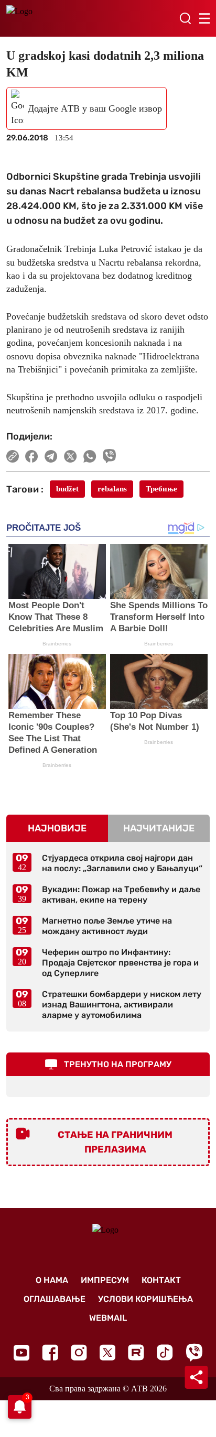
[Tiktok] (165, 1352)
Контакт (161, 1280)
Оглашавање (54, 1299)
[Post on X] (70, 456)
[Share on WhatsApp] (89, 456)
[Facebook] (50, 1352)
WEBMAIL (108, 1318)
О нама (52, 1280)
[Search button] (185, 18)
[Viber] (194, 1352)
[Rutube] (136, 1352)
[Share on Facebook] (31, 456)
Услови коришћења (145, 1299)
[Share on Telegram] (51, 456)
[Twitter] (107, 1352)
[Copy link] (12, 456)
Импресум (105, 1280)
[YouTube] (21, 1353)
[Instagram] (79, 1352)
